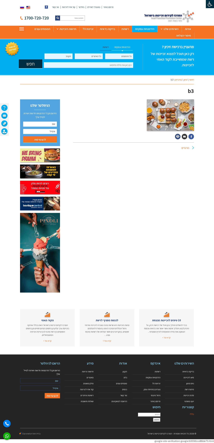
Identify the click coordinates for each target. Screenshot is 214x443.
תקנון (125, 371)
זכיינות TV (88, 29)
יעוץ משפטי (189, 401)
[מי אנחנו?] (4, 108)
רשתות (125, 29)
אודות (188, 29)
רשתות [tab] (106, 47)
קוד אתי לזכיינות (68, 7)
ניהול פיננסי (155, 395)
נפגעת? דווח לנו (93, 7)
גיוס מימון (190, 383)
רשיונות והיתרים (87, 395)
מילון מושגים (88, 383)
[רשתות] (4, 123)
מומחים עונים (121, 383)
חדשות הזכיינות (68, 29)
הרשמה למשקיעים (119, 401)
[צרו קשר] (4, 116)
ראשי (191, 79)
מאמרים (90, 377)
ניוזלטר (81, 7)
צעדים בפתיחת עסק (152, 389)
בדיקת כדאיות (107, 29)
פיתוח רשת (189, 389)
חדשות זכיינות (88, 371)
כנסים (124, 389)
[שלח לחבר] (184, 136)
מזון (185, 79)
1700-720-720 (36, 18)
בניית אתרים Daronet (31, 433)
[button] (210, 4)
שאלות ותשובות (87, 401)
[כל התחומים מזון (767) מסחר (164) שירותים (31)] (119, 56)
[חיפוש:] (149, 414)
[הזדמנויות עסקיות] (4, 131)
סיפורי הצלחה (183, 35)
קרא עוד (167, 337)
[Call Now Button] (7, 423)
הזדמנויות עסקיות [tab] (122, 47)
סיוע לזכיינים (189, 377)
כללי (192, 414)
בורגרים (178, 79)
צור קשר (55, 7)
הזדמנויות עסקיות (144, 29)
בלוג (125, 377)
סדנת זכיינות (188, 395)
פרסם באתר (108, 7)
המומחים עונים (42, 29)
